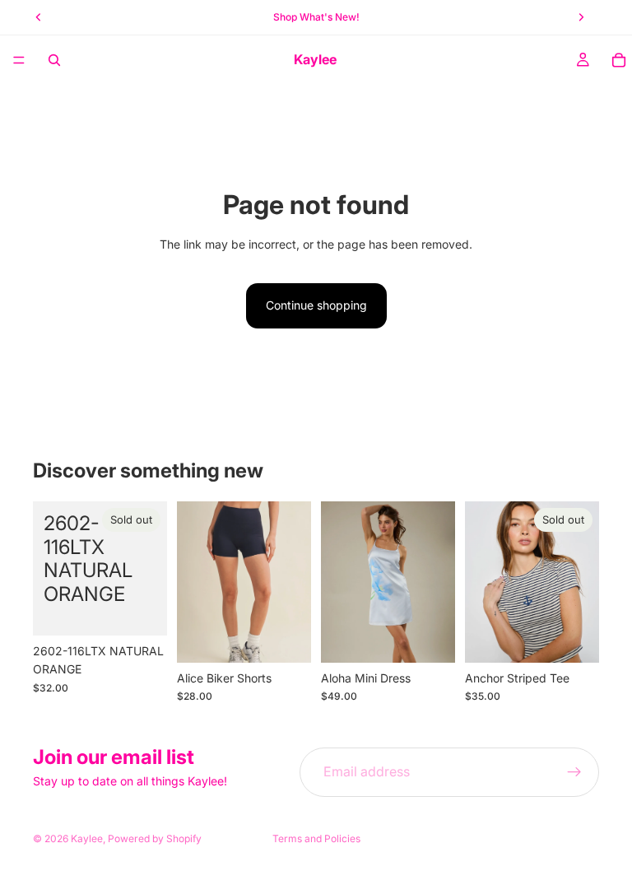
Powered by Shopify (155, 838)
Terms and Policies (316, 838)
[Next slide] (293, 582)
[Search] (54, 60)
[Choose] (285, 637)
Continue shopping (316, 305)
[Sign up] (574, 772)
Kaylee (87, 838)
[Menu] (19, 60)
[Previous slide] (195, 582)
